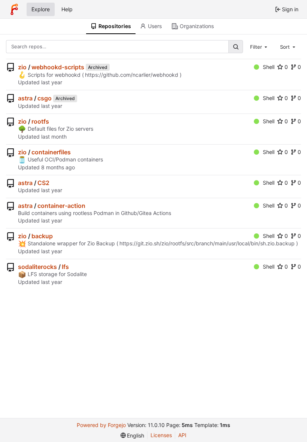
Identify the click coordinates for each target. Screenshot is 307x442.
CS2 (43, 183)
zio (22, 67)
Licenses (161, 435)
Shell (268, 67)
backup (42, 236)
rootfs (40, 121)
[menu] (133, 435)
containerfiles (51, 152)
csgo (44, 98)
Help (67, 9)
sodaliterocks (37, 266)
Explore (40, 9)
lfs (65, 266)
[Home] (14, 9)
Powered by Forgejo (101, 425)
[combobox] (259, 46)
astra (25, 98)
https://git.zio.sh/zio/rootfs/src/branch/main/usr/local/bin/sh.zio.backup (207, 243)
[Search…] (235, 46)
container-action (61, 205)
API (182, 435)
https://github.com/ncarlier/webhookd (131, 75)
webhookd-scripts (57, 67)
